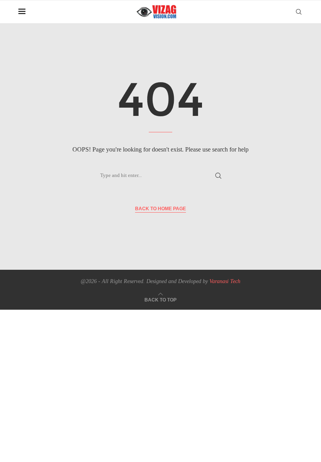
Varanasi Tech (224, 281)
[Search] (299, 11)
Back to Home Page (160, 208)
